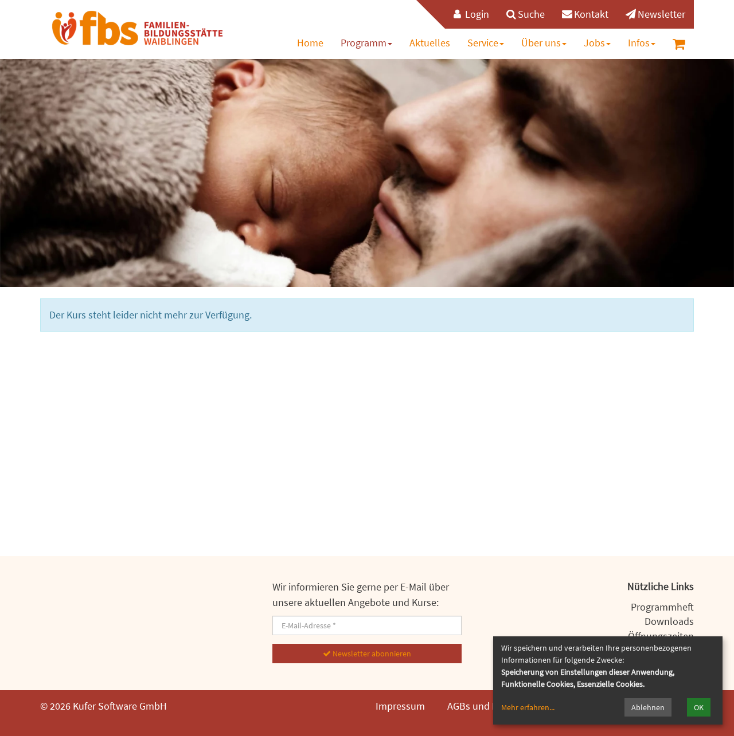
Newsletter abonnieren (371, 653)
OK (699, 707)
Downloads (669, 621)
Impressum (400, 706)
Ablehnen (648, 707)
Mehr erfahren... (528, 707)
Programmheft (662, 606)
